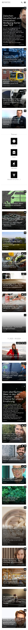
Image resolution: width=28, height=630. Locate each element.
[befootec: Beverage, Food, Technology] (6, 2)
